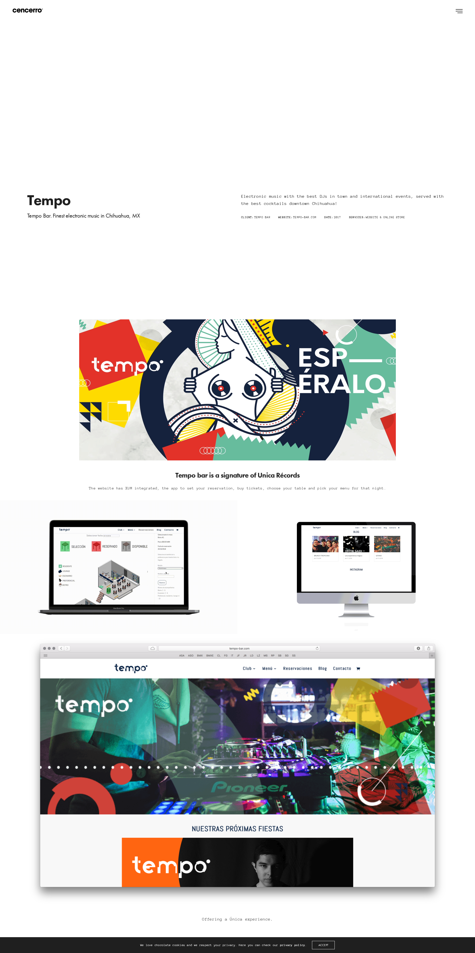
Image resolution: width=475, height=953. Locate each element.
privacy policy (292, 945)
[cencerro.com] (27, 10)
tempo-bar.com (304, 217)
